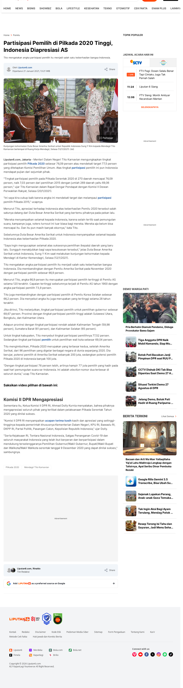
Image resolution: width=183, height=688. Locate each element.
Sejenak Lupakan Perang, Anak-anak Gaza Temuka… (155, 496)
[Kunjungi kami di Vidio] (134, 654)
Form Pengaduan (116, 632)
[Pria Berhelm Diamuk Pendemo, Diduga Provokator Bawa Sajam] (150, 308)
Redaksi (25, 632)
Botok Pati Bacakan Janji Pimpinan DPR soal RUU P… (155, 356)
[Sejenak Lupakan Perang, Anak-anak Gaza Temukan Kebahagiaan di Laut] (131, 496)
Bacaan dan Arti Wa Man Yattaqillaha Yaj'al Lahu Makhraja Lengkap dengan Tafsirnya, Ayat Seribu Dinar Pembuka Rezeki (149, 464)
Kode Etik (56, 632)
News (19, 8)
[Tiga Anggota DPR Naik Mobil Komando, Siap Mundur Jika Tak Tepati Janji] (131, 341)
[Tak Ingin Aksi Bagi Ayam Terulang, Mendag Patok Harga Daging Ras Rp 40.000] (131, 511)
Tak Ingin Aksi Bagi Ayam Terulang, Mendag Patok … (155, 510)
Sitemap (98, 632)
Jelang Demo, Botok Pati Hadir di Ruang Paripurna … (155, 401)
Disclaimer (40, 632)
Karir (152, 632)
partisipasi (79, 167)
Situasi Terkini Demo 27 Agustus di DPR (153, 386)
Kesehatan (91, 8)
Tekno (107, 8)
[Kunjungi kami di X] (152, 654)
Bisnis (31, 8)
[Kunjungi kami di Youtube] (140, 654)
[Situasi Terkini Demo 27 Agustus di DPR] (131, 386)
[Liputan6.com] (8, 69)
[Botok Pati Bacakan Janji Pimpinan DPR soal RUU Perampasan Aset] (131, 356)
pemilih (46, 339)
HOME (7, 8)
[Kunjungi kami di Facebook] (146, 654)
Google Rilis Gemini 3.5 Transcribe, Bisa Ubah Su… (155, 481)
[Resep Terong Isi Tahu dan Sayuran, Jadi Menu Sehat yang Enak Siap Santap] (131, 525)
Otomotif (123, 8)
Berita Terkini (135, 416)
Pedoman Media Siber (77, 632)
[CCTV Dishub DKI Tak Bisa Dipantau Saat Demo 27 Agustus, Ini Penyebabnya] (131, 371)
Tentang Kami (137, 632)
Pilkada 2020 (36, 163)
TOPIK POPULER (133, 34)
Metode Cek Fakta (18, 636)
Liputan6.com (25, 67)
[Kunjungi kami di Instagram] (159, 654)
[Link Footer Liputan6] (24, 618)
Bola (59, 8)
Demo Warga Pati (136, 289)
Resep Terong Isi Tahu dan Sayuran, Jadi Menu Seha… (155, 525)
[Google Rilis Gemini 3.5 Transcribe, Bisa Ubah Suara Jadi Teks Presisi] (131, 481)
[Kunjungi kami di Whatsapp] (165, 654)
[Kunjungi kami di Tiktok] (171, 654)
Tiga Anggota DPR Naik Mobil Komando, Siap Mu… (155, 341)
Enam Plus (159, 8)
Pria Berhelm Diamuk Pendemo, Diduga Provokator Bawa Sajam (149, 328)
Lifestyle (73, 8)
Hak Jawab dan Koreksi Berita (47, 636)
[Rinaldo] (13, 570)
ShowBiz (45, 8)
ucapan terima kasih (58, 420)
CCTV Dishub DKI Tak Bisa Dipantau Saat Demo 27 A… (155, 371)
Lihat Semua (167, 416)
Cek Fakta (140, 8)
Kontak (12, 632)
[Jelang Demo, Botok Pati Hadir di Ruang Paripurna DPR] (131, 401)
